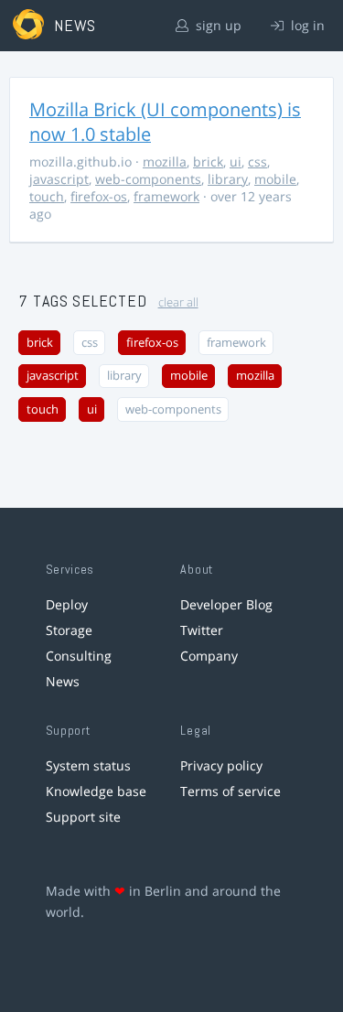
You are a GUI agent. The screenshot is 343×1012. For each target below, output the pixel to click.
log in (306, 25)
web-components (148, 179)
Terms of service (230, 791)
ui (235, 161)
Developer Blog (226, 604)
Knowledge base (96, 791)
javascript (59, 179)
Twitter (201, 630)
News (63, 681)
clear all (178, 302)
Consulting (79, 655)
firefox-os (98, 196)
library (228, 179)
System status (88, 765)
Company (209, 655)
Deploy (67, 604)
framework (166, 196)
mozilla (165, 161)
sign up (216, 25)
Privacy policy (221, 765)
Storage (69, 630)
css (257, 161)
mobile (275, 179)
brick (208, 161)
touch (46, 196)
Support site (83, 816)
